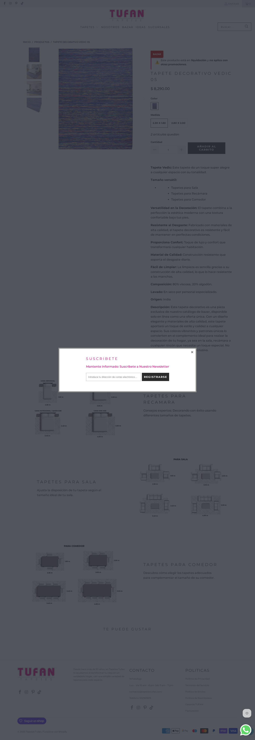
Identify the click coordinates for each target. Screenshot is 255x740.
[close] (192, 352)
